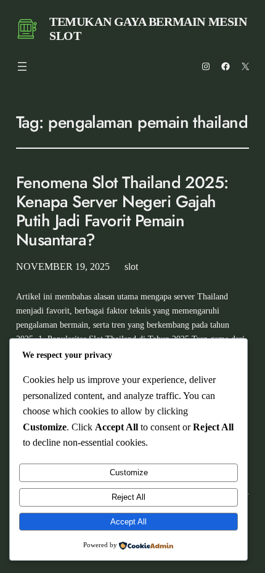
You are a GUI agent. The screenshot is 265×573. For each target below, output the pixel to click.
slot (131, 266)
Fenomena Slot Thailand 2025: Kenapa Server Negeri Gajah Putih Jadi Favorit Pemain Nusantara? (122, 211)
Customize (129, 472)
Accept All (128, 521)
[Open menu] (22, 66)
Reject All (128, 497)
